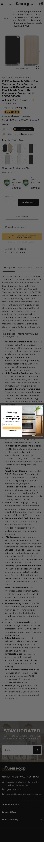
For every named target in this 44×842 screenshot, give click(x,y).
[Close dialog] (41, 407)
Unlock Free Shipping (12, 427)
